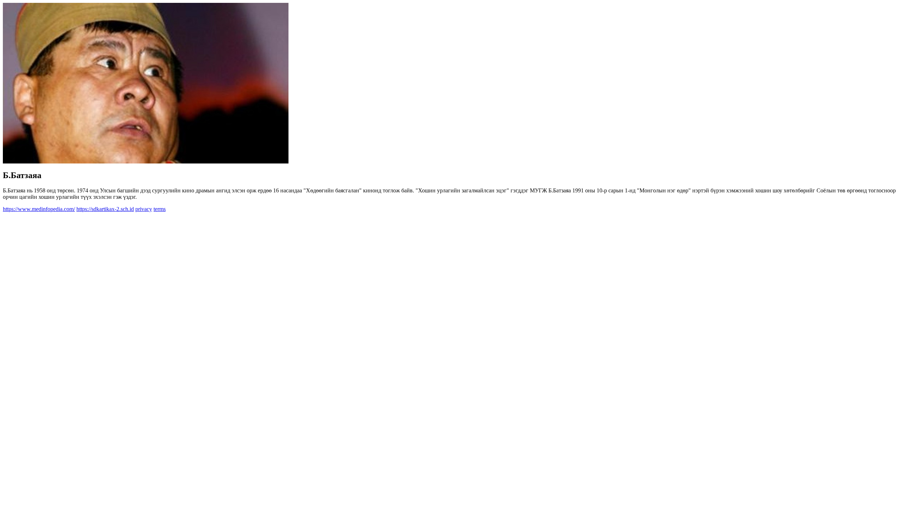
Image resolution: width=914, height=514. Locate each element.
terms (160, 209)
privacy (143, 209)
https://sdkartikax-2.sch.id (105, 209)
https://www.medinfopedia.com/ (39, 209)
